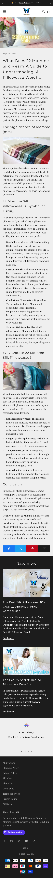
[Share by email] (44, 549)
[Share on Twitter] (20, 549)
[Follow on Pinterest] (19, 840)
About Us (7, 783)
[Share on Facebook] (9, 549)
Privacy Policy (10, 798)
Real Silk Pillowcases (20, 526)
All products (9, 762)
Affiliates (7, 804)
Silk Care (7, 778)
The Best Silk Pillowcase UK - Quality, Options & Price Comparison (24, 606)
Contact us (8, 788)
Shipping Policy (11, 767)
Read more (8, 638)
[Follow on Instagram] (11, 840)
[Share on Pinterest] (32, 549)
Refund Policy (10, 772)
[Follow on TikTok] (33, 840)
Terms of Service (11, 793)
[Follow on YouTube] (26, 840)
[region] (26, 735)
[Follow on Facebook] (4, 840)
